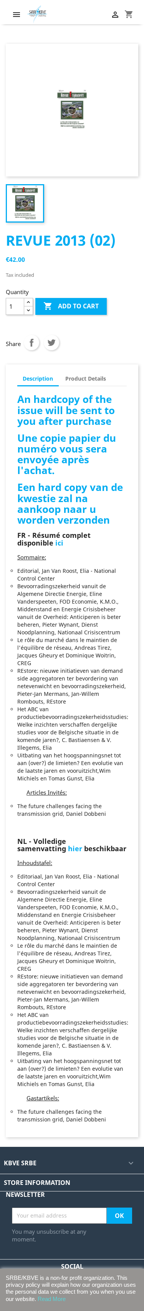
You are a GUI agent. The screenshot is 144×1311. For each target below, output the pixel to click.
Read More (52, 1299)
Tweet (51, 342)
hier (75, 848)
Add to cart (71, 306)
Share (31, 342)
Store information (37, 1182)
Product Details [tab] (85, 378)
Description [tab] (38, 378)
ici (59, 542)
